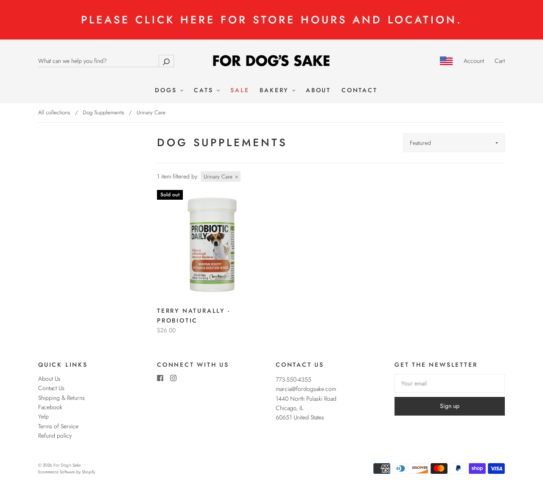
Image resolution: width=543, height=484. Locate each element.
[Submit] (166, 61)
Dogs (167, 90)
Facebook (50, 407)
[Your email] (450, 383)
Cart (500, 61)
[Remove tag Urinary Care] (221, 176)
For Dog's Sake (67, 465)
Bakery (275, 90)
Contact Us (51, 388)
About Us (49, 378)
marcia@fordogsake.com (306, 389)
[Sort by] (454, 142)
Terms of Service (58, 426)
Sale (239, 90)
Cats (205, 90)
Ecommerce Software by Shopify (66, 472)
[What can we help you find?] (106, 61)
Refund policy (55, 435)
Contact (359, 90)
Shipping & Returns (61, 397)
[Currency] (446, 60)
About (318, 90)
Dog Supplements (103, 112)
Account (474, 61)
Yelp (43, 416)
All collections (54, 112)
